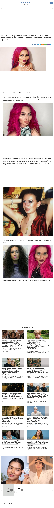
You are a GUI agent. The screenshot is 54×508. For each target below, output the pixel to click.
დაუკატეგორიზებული (29, 42)
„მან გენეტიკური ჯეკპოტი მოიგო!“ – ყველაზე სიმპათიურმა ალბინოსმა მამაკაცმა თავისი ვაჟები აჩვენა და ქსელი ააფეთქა (38, 419)
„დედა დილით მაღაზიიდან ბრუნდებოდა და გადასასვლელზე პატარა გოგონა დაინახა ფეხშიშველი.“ (12, 419)
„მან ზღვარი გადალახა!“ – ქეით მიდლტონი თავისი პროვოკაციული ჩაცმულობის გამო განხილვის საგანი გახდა (37, 443)
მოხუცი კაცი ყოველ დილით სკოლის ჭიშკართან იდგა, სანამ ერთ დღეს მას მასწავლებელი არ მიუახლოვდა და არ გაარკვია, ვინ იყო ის (37, 371)
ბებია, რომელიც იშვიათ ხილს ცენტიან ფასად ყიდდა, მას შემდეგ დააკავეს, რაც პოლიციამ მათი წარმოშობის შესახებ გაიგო (37, 395)
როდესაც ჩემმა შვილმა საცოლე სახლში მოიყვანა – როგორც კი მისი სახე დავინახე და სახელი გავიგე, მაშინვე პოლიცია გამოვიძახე (12, 371)
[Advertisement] (27, 21)
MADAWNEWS (25, 2)
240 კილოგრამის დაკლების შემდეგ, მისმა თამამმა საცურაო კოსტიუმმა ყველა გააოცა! (11, 442)
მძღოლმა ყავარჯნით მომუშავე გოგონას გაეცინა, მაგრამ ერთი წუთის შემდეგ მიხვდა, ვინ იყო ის (12, 395)
